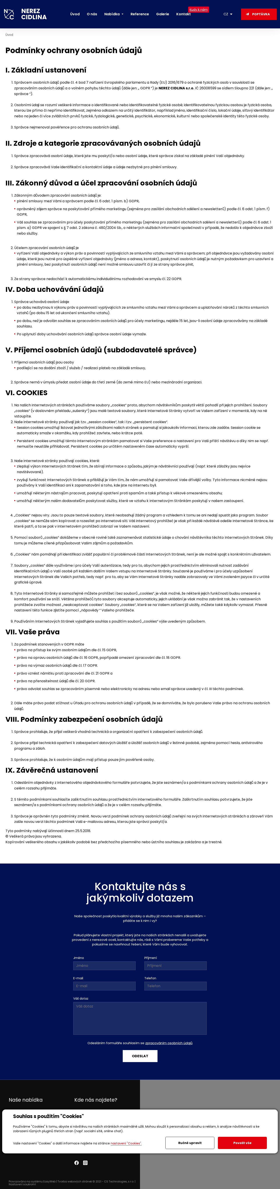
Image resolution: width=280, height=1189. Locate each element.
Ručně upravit (190, 1143)
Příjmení (150, 958)
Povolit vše (242, 1143)
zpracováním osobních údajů (168, 1043)
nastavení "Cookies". (126, 1143)
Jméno (78, 958)
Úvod (9, 35)
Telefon (150, 978)
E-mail (78, 978)
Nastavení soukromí (22, 1184)
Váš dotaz (80, 998)
